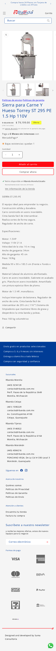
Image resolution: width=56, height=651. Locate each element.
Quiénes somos (14, 485)
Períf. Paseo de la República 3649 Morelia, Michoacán (24, 394)
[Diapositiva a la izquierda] (3, 90)
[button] (48, 13)
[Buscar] (48, 20)
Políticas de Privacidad (17, 489)
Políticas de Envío (15, 497)
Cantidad (6, 149)
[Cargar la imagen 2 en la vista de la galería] (27, 89)
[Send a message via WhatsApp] (51, 646)
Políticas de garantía (33, 100)
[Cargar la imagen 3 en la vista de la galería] (42, 89)
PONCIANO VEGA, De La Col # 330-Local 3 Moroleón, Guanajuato (28, 459)
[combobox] (28, 20)
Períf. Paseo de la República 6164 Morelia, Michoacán (24, 437)
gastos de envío (11, 129)
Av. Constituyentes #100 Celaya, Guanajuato (19, 416)
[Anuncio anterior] (5, 4)
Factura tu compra (15, 515)
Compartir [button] (10, 327)
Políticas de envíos (12, 100)
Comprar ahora (28, 171)
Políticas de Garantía (16, 493)
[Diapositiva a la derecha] (53, 90)
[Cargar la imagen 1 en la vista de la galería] (13, 89)
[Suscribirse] (47, 542)
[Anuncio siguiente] (51, 4)
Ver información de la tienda (20, 188)
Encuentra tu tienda (16, 511)
